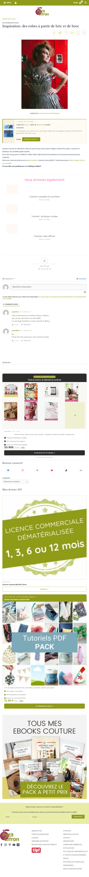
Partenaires (68, 865)
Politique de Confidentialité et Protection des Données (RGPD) (75, 855)
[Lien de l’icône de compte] (16, 3)
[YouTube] (14, 844)
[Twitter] (60, 33)
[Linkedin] (72, 33)
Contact (66, 838)
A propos (67, 831)
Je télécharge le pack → (44, 706)
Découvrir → (44, 589)
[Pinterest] (66, 33)
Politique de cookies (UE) (73, 862)
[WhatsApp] (78, 33)
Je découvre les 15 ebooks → (44, 453)
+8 (75, 415)
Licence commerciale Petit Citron (14, 584)
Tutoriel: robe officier (44, 236)
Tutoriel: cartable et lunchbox (44, 196)
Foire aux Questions (40, 834)
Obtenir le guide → (31, 139)
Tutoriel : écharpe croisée (45, 216)
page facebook (32, 160)
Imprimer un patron (40, 841)
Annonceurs (68, 841)
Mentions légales (70, 834)
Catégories (6, 478)
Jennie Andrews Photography (48, 113)
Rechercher (6, 362)
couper (33, 133)
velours (37, 131)
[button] (86, 2)
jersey (28, 131)
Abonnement (78, 816)
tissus (27, 124)
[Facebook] (54, 33)
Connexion (82, 279)
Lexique (35, 838)
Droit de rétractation (72, 869)
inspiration (9, 19)
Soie (17, 131)
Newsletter (37, 831)
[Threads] (18, 844)
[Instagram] (5, 844)
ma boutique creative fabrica (44, 844)
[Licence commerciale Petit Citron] (44, 537)
